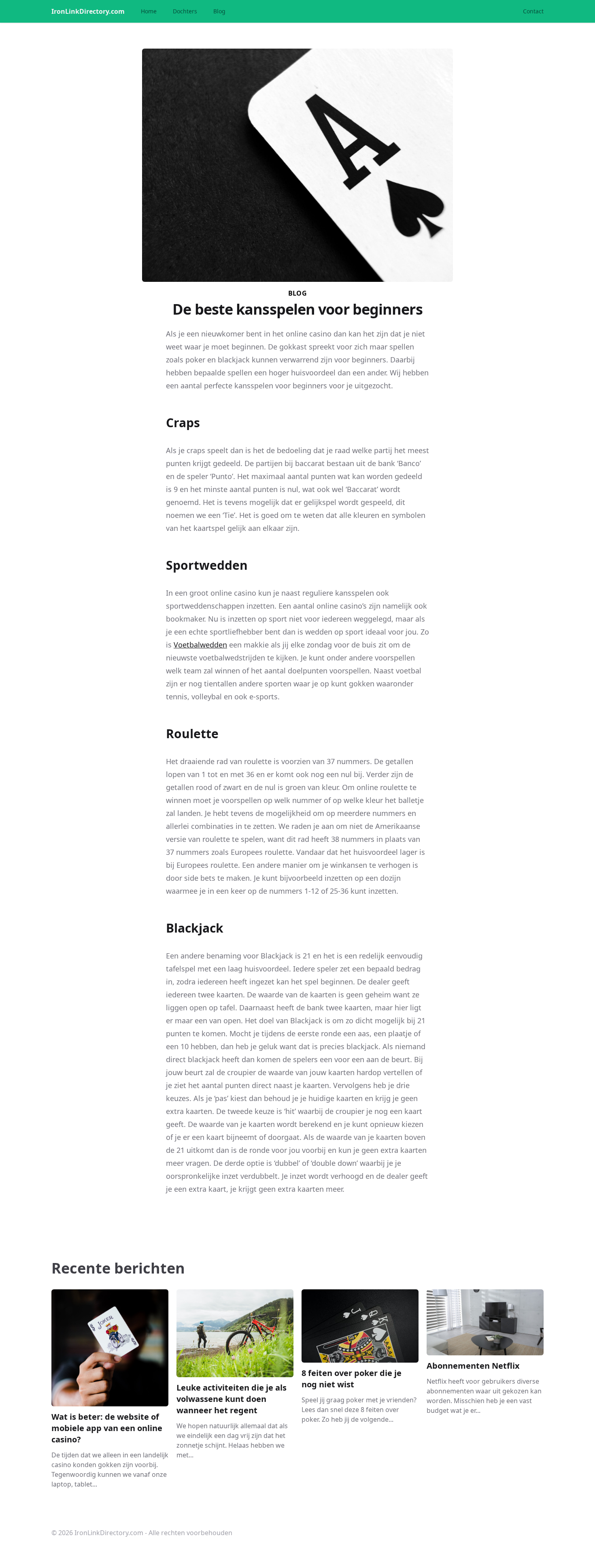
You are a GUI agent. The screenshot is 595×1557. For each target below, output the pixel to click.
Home (149, 11)
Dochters (185, 11)
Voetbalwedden (200, 645)
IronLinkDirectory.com (88, 11)
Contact (533, 11)
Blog (219, 11)
